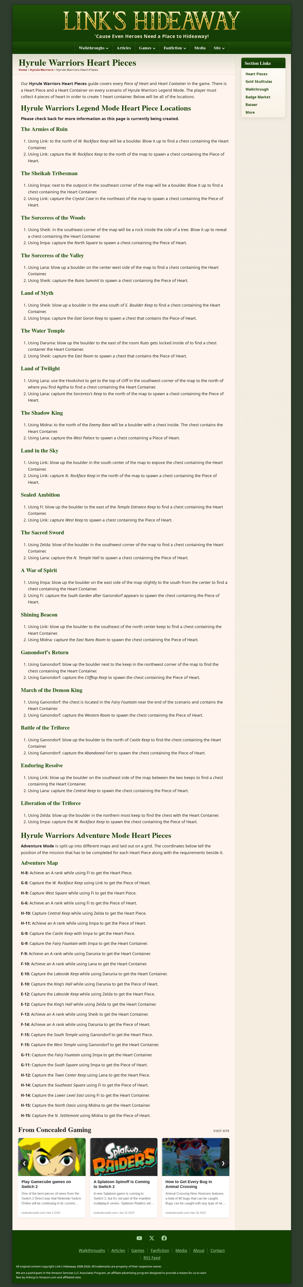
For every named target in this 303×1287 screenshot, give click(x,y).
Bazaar (252, 104)
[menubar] (151, 48)
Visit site (221, 1131)
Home (23, 70)
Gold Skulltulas (259, 81)
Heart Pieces (257, 73)
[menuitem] (93, 48)
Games (145, 48)
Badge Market (258, 97)
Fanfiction (173, 48)
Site (217, 48)
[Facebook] (164, 1238)
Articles (124, 48)
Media (200, 48)
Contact (218, 1250)
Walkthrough (257, 89)
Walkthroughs (91, 48)
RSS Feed (152, 1257)
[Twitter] (151, 1238)
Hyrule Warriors (41, 70)
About (198, 1250)
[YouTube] (139, 1238)
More (250, 112)
